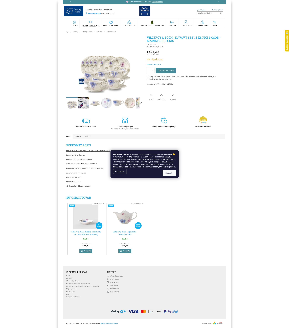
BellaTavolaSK (114, 288)
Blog (67, 294)
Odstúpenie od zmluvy (73, 297)
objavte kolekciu (157, 2)
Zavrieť (151, 91)
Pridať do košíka (167, 70)
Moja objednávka (71, 289)
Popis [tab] (68, 136)
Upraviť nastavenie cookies (109, 323)
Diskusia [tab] (78, 136)
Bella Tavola (114, 285)
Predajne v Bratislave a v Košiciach (99, 10)
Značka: (155, 47)
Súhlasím (169, 173)
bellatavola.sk (114, 291)
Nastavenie (119, 171)
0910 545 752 (114, 279)
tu (174, 167)
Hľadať (221, 13)
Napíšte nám (70, 291)
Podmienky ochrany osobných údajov (78, 283)
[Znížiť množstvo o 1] (155, 72)
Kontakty (69, 278)
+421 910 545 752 (101, 13)
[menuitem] (74, 23)
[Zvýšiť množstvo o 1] (155, 69)
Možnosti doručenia (154, 64)
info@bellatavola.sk (116, 276)
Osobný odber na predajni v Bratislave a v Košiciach (82, 286)
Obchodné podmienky (73, 281)
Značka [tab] (88, 136)
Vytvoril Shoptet (207, 323)
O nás (68, 275)
